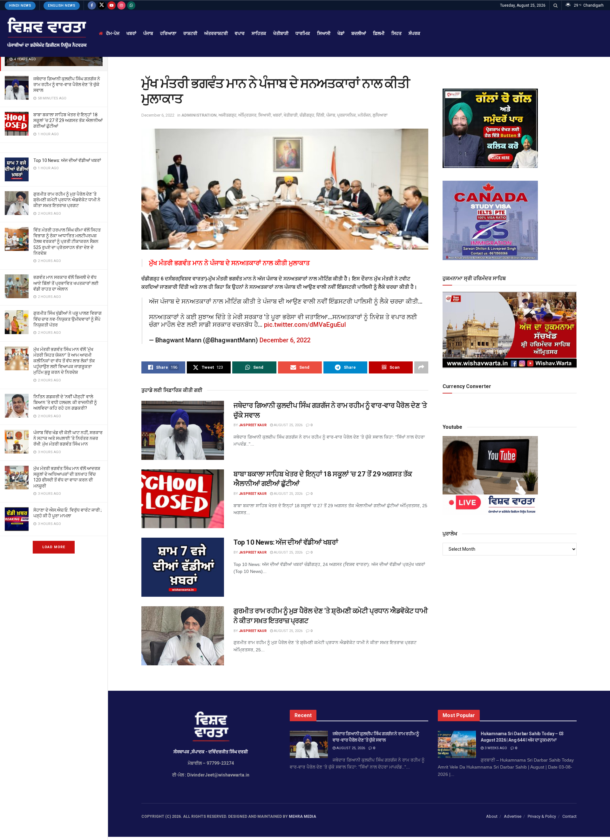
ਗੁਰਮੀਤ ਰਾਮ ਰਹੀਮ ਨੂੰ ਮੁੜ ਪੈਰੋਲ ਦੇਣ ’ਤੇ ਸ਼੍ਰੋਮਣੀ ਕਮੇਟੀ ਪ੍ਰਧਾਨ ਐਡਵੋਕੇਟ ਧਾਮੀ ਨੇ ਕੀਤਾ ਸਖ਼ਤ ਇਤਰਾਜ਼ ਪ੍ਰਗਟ (66, 200)
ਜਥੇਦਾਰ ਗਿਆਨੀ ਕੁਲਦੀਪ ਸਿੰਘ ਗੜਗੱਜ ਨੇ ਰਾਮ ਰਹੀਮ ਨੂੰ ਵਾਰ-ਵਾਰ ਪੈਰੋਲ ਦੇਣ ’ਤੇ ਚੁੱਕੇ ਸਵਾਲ (66, 84)
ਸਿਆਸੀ (323, 33)
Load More (53, 547)
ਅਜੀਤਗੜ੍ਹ (227, 115)
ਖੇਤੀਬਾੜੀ (280, 33)
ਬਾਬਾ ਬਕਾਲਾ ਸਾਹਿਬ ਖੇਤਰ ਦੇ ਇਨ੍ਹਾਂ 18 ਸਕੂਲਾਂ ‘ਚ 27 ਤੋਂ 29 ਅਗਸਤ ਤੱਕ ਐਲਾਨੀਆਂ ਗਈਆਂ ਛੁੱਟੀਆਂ (68, 120)
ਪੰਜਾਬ (148, 33)
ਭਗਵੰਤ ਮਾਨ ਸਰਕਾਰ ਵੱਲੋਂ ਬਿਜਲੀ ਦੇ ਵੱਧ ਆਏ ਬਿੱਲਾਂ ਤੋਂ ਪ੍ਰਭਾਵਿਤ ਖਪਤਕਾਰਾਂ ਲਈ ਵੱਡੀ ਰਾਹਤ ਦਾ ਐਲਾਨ (65, 283)
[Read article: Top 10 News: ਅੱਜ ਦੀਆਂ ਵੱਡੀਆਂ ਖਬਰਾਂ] (182, 567)
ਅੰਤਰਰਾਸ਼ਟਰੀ (216, 33)
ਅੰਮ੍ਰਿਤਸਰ (247, 115)
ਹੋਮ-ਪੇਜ (112, 33)
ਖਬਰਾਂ (131, 33)
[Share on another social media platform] (421, 367)
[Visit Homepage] (46, 33)
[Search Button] (555, 5)
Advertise (512, 816)
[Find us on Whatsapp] (131, 5)
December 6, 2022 (157, 115)
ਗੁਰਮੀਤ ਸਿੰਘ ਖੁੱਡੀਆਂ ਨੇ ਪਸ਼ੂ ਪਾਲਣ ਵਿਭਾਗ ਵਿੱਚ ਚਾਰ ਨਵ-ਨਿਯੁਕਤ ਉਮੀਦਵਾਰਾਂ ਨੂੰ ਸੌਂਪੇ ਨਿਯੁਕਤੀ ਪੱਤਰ (67, 319)
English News (61, 5)
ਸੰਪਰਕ (414, 33)
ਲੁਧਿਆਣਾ (380, 115)
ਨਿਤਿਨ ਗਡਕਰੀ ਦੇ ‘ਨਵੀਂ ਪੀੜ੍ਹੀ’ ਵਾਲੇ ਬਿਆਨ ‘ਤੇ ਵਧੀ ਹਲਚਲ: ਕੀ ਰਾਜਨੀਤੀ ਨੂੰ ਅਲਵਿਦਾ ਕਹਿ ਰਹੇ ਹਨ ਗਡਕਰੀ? (65, 402)
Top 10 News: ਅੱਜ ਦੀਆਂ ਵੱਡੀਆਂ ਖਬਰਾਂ (67, 160)
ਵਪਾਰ (240, 33)
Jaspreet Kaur (253, 425)
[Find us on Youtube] (111, 5)
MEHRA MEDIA (302, 816)
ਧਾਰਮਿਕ (302, 33)
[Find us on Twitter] (102, 5)
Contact (569, 816)
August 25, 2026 (287, 425)
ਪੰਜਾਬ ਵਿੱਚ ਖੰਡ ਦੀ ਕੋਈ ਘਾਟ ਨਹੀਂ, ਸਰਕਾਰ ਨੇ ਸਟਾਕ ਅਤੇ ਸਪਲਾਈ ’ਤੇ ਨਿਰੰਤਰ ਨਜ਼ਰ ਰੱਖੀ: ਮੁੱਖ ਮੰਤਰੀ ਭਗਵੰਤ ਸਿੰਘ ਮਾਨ (68, 438)
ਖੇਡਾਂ (340, 33)
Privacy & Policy (542, 816)
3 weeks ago (495, 748)
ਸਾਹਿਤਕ (259, 33)
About (492, 816)
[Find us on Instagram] (121, 5)
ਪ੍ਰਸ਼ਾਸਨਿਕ (346, 115)
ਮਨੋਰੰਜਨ (364, 115)
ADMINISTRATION (199, 115)
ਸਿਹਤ (396, 33)
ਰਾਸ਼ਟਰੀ (190, 33)
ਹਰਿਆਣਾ (168, 33)
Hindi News (20, 5)
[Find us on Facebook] (92, 5)
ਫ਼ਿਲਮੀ (378, 33)
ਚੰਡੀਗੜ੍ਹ (307, 115)
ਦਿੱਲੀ (320, 115)
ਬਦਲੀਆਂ (358, 33)
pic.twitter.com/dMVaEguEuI (305, 324)
